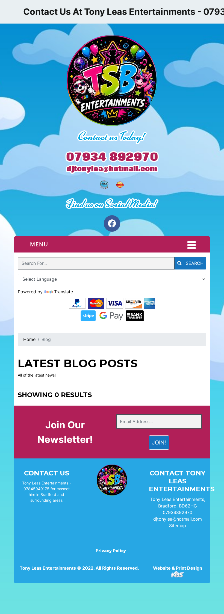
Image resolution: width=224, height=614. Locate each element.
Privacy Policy (111, 550)
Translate (63, 291)
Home (29, 339)
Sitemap (177, 525)
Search (194, 263)
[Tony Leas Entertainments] (112, 81)
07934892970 (177, 512)
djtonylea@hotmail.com (177, 519)
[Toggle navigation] (191, 245)
